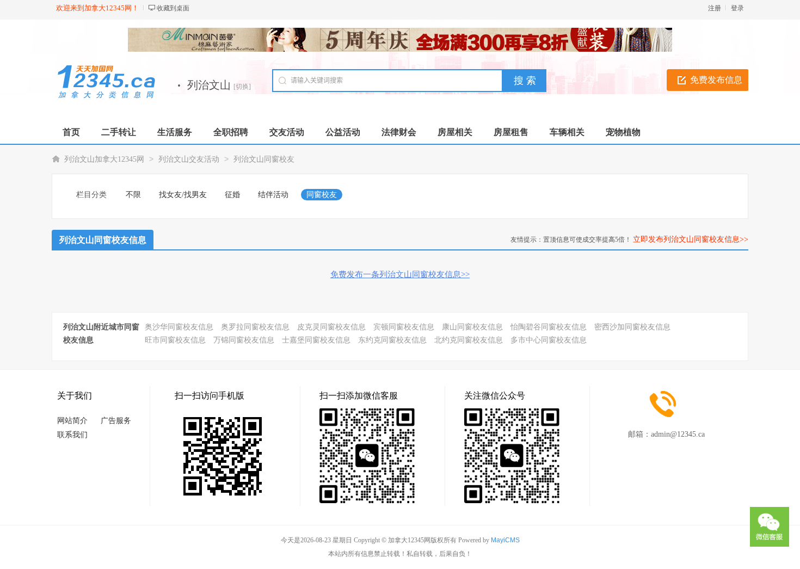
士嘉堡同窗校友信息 (316, 340)
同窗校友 (321, 195)
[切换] (242, 86)
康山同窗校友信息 (472, 327)
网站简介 (72, 421)
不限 (133, 195)
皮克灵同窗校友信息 (331, 327)
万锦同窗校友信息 (243, 340)
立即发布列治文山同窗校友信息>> (690, 239)
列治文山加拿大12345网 (104, 159)
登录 (737, 8)
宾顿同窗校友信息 (403, 327)
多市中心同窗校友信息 (548, 340)
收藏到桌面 (173, 8)
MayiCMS (505, 540)
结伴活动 (273, 195)
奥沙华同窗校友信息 (179, 327)
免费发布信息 (716, 79)
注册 (714, 8)
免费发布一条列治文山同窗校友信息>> (400, 274)
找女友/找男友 (183, 195)
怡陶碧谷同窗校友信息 (548, 327)
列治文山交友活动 (188, 159)
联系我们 (72, 435)
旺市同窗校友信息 (175, 340)
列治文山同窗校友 (263, 159)
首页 (71, 132)
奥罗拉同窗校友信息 (255, 327)
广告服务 (116, 421)
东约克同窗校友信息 (392, 340)
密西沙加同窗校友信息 (632, 327)
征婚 (232, 195)
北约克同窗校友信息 (468, 340)
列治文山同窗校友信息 (102, 239)
